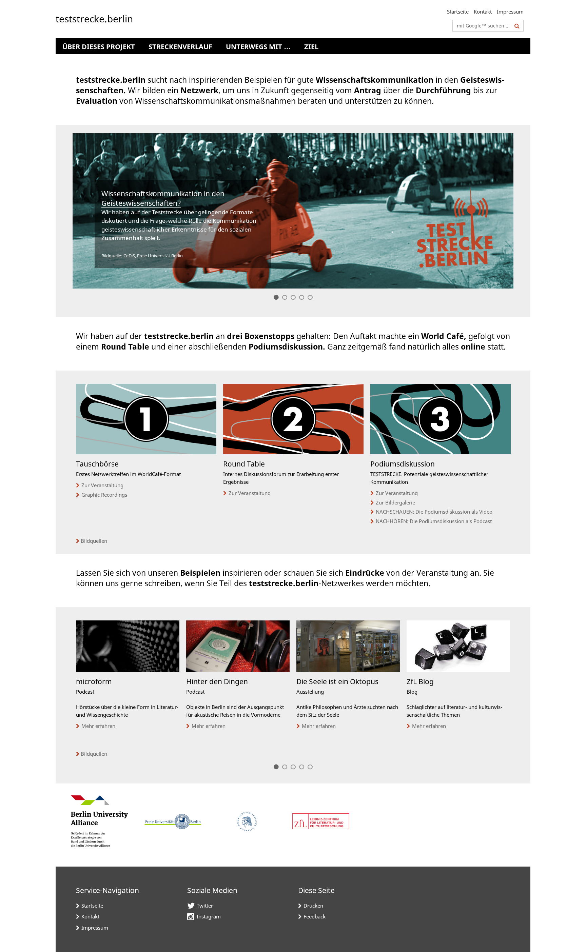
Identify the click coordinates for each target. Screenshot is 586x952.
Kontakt (483, 11)
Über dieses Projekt (98, 46)
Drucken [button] (313, 905)
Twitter (205, 905)
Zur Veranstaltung (102, 485)
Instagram (209, 916)
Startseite (458, 11)
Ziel (311, 46)
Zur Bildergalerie (395, 502)
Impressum (510, 11)
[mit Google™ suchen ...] (517, 25)
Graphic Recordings (104, 494)
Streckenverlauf (180, 46)
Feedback (315, 916)
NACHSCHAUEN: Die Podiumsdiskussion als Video (434, 511)
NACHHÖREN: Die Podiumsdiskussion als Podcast (434, 521)
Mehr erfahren (98, 725)
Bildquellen (94, 540)
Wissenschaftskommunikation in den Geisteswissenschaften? (162, 198)
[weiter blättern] (513, 695)
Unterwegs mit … (258, 46)
